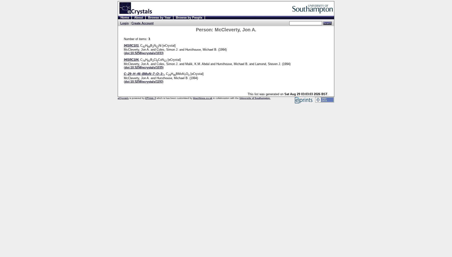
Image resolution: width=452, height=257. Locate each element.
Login (124, 23)
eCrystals (123, 98)
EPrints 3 (150, 98)
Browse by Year (159, 17)
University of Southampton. (254, 98)
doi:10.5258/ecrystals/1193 (143, 81)
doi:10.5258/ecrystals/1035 (144, 67)
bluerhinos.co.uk (202, 98)
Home (125, 17)
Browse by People (189, 17)
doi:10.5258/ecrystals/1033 (144, 53)
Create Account (142, 23)
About (138, 17)
